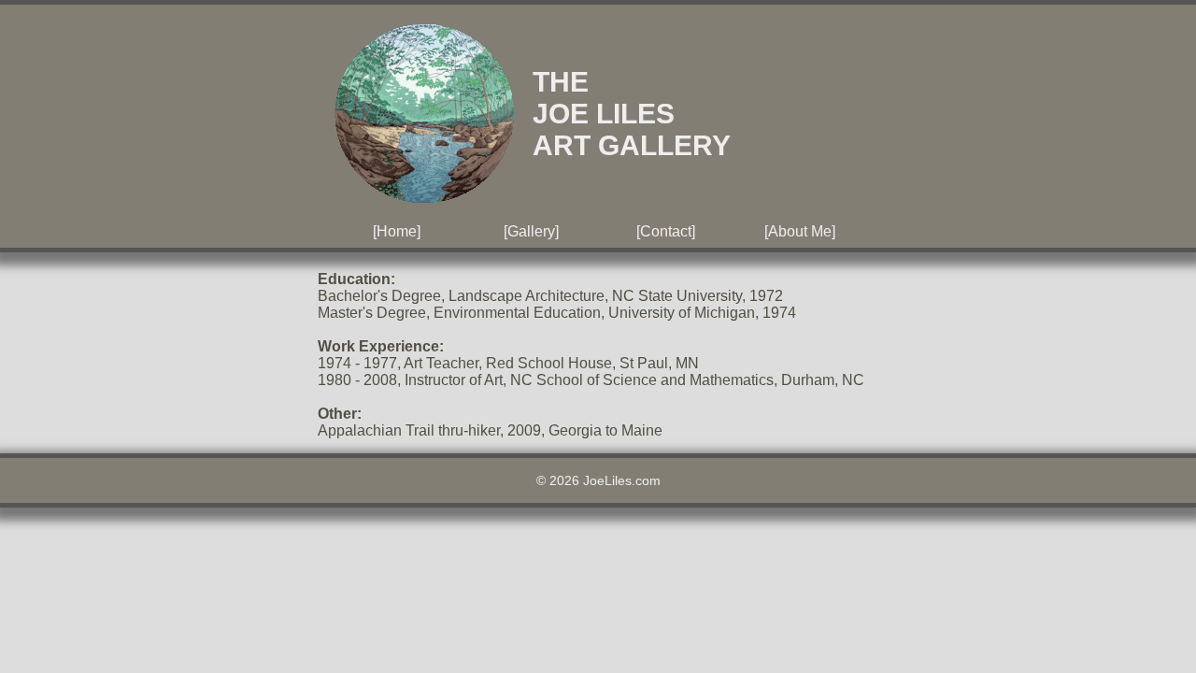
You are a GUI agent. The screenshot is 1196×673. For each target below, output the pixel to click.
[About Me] (799, 231)
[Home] (396, 231)
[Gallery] (531, 231)
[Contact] (665, 231)
